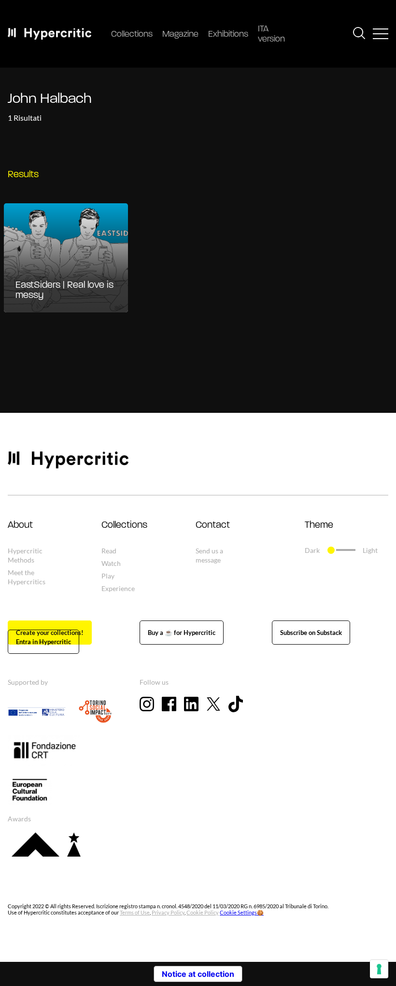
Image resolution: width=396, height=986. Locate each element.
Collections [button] (124, 525)
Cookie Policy (202, 912)
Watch (111, 563)
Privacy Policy (168, 912)
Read (108, 551)
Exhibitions (228, 34)
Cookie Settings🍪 (242, 912)
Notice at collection (198, 974)
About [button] (20, 525)
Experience (118, 588)
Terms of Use (135, 912)
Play (107, 576)
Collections (132, 34)
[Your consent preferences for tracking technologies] (379, 969)
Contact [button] (213, 525)
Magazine (180, 34)
